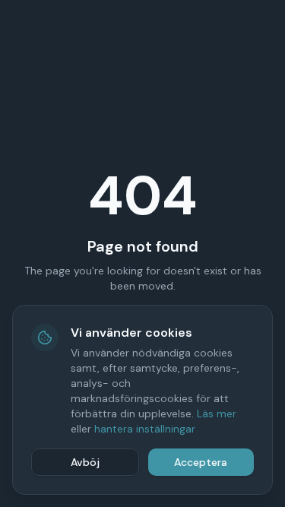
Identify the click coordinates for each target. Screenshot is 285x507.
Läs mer (216, 413)
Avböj (85, 462)
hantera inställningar (144, 429)
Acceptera (200, 462)
